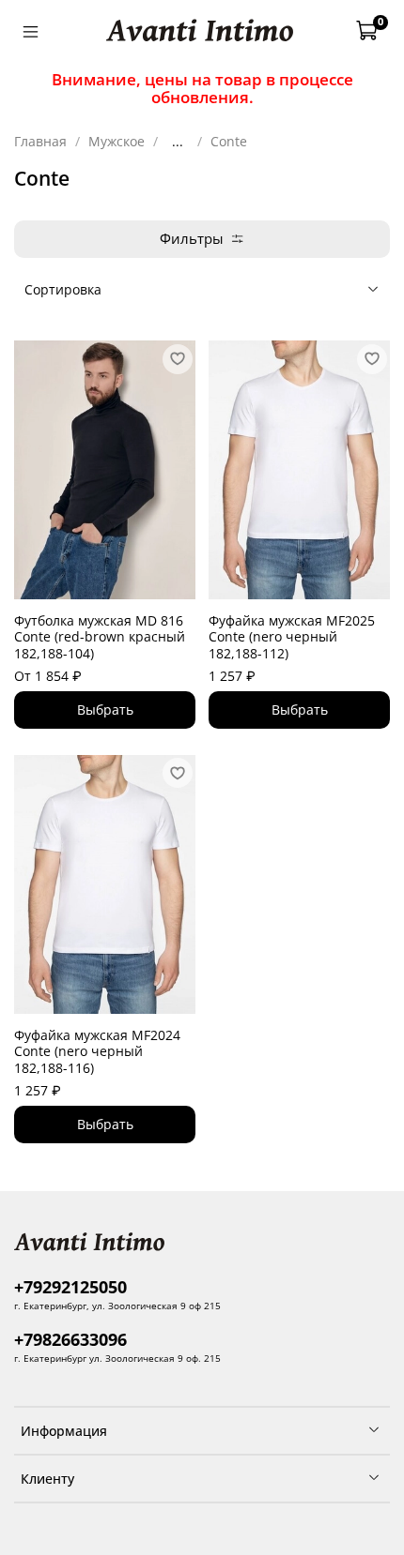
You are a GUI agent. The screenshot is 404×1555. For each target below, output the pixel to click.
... (177, 141)
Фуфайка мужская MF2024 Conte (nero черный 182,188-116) (97, 1051)
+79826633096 (70, 1339)
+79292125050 (70, 1287)
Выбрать (105, 709)
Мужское (116, 141)
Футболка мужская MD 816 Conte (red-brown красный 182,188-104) (99, 636)
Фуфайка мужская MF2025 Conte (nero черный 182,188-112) (292, 636)
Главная (40, 141)
